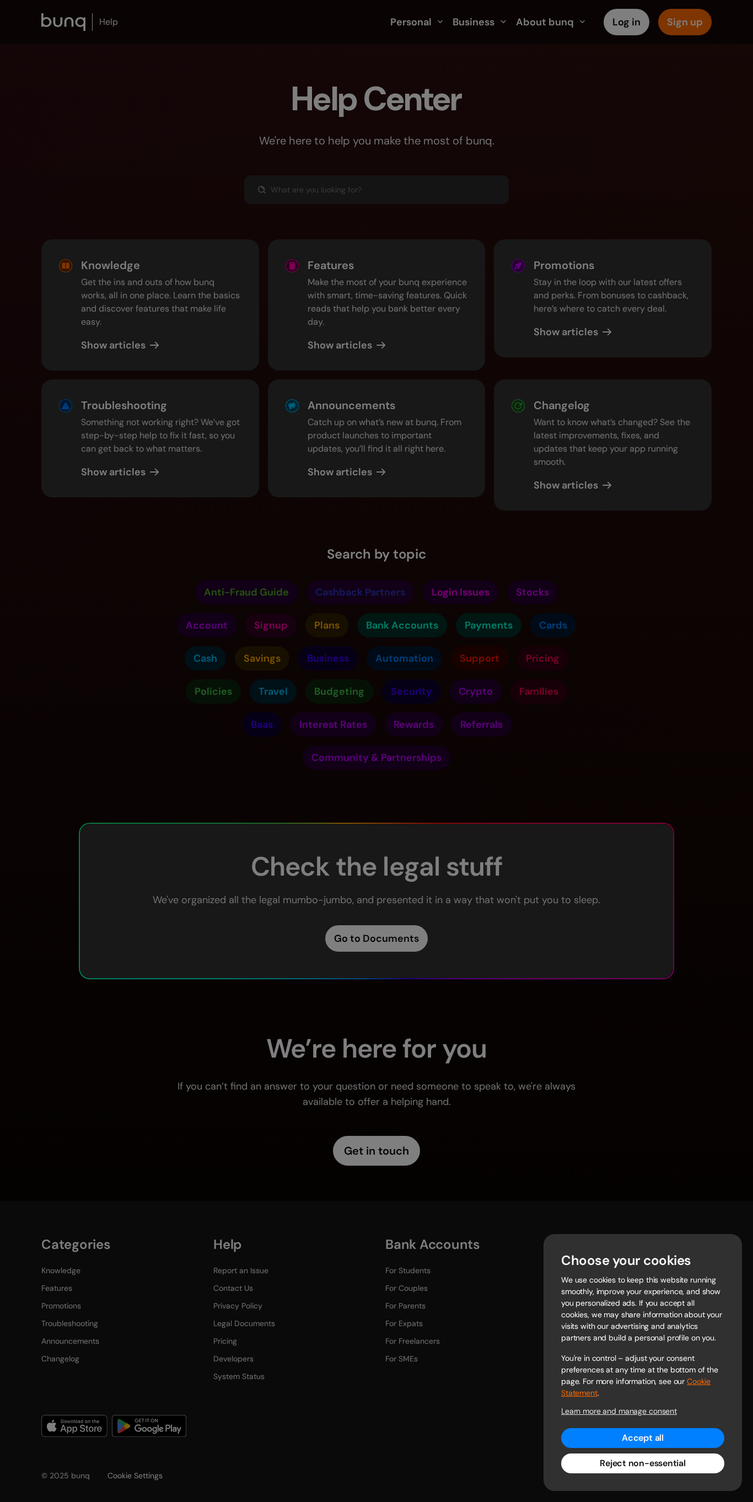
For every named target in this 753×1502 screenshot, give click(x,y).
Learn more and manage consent (619, 1411)
